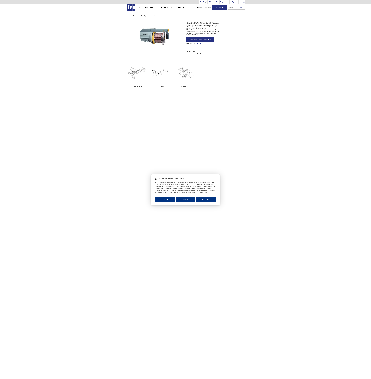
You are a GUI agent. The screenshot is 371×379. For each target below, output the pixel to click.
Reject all (185, 199)
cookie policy (186, 194)
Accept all (165, 199)
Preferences (206, 199)
